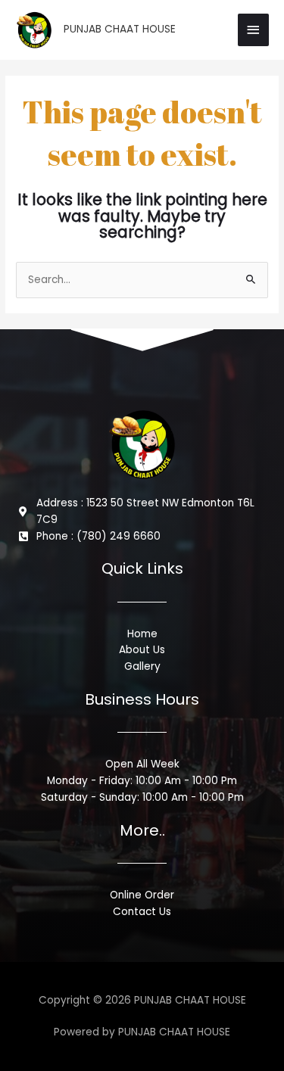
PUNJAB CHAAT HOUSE (120, 29)
